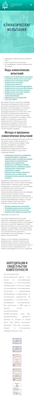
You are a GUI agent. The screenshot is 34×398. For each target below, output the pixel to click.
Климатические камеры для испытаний (18, 212)
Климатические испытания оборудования (19, 88)
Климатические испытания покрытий (17, 90)
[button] (31, 5)
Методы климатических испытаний (17, 206)
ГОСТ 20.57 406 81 (11, 99)
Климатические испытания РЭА (15, 97)
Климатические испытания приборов (17, 92)
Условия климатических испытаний (17, 210)
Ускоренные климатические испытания (18, 79)
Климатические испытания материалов (18, 86)
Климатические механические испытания (19, 77)
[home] (11, 5)
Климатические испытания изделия (17, 80)
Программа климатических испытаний (18, 208)
